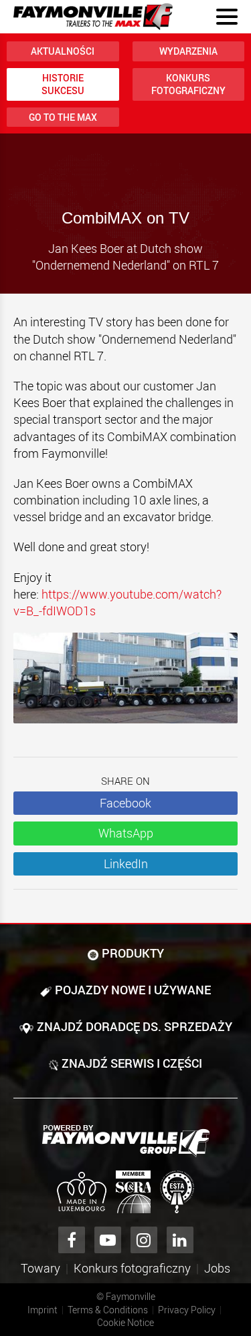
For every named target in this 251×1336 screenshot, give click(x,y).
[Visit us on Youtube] (107, 1240)
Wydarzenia (188, 51)
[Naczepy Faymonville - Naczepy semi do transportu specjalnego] (126, 1141)
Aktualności (62, 51)
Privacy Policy (187, 1309)
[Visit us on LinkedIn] (180, 1240)
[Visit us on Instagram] (144, 1240)
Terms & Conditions (108, 1309)
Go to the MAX (63, 117)
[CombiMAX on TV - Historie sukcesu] (125, 685)
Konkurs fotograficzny (188, 84)
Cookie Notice (125, 1322)
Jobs (217, 1268)
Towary (40, 1268)
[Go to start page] (93, 16)
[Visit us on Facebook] (71, 1240)
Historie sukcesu (62, 84)
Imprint (42, 1309)
